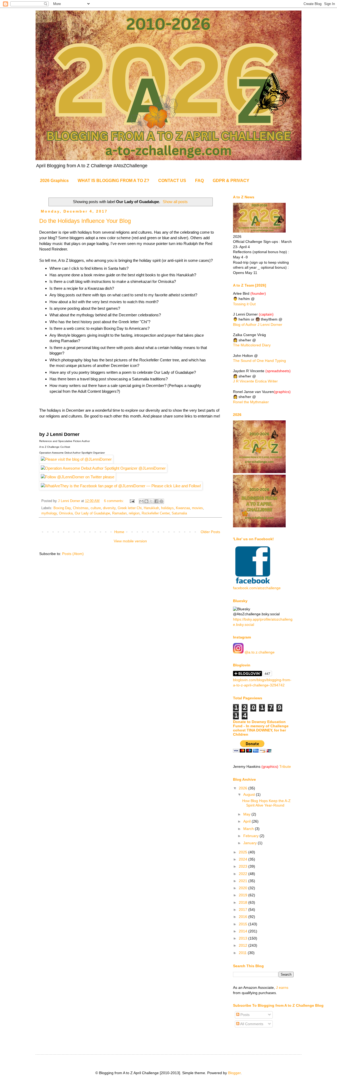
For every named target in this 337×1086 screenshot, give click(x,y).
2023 (243, 866)
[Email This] (141, 501)
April (247, 821)
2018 (243, 902)
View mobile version (130, 541)
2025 (243, 852)
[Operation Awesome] (103, 468)
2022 (243, 874)
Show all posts (175, 201)
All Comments (251, 1024)
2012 (243, 945)
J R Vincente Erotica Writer (255, 381)
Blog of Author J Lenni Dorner (257, 324)
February (251, 836)
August (249, 794)
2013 (243, 938)
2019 (243, 895)
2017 (243, 909)
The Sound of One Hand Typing (259, 360)
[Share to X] (151, 501)
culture (96, 508)
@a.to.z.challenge (259, 652)
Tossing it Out (244, 304)
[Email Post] (132, 501)
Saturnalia (179, 513)
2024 (243, 859)
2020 (243, 888)
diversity (109, 508)
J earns (282, 987)
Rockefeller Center (156, 513)
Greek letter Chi (130, 508)
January (250, 843)
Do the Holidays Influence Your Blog (85, 221)
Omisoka (66, 513)
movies (197, 508)
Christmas (80, 508)
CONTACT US (172, 180)
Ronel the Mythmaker (251, 402)
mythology (49, 513)
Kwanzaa (183, 508)
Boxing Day (62, 508)
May (247, 814)
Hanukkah (151, 508)
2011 (243, 953)
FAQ (199, 180)
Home (119, 532)
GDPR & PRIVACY (231, 180)
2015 (243, 924)
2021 (243, 881)
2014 (243, 931)
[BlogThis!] (146, 501)
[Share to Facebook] (156, 501)
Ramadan (119, 513)
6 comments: (114, 501)
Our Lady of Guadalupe (92, 513)
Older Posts (210, 532)
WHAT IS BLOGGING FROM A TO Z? (113, 180)
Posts (244, 1015)
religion (134, 513)
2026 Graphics (54, 180)
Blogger (234, 1073)
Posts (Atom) (73, 554)
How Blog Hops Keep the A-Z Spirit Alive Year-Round (266, 803)
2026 (243, 788)
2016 (243, 917)
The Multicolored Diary (252, 345)
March (249, 829)
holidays (167, 508)
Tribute (285, 766)
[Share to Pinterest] (161, 501)
